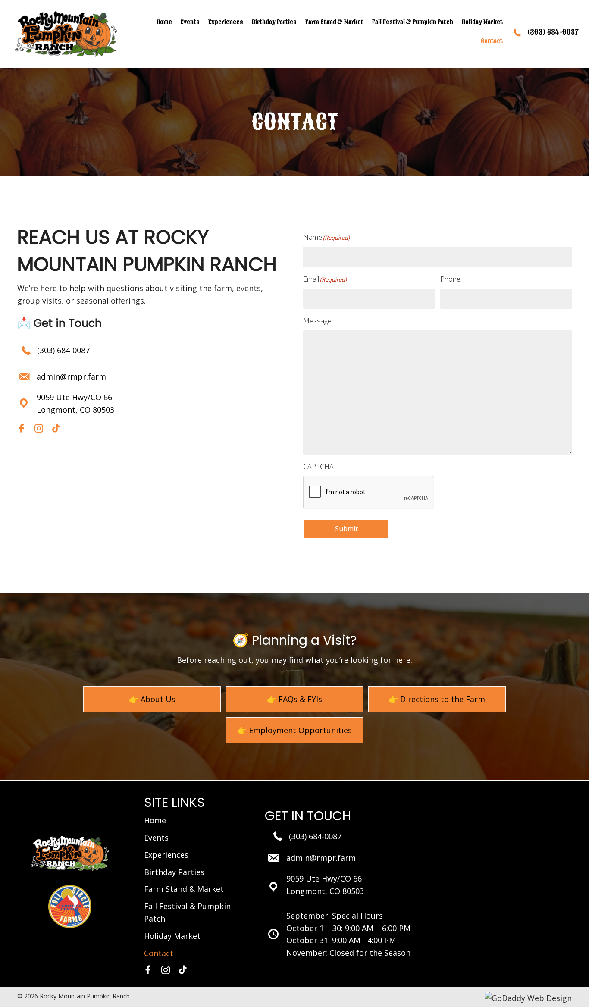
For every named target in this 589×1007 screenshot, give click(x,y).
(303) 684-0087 (63, 350)
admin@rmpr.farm (71, 376)
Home (155, 820)
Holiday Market (172, 936)
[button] (21, 428)
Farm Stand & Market (184, 889)
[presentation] (368, 492)
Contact (158, 953)
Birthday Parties (174, 872)
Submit (346, 528)
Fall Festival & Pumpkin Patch (187, 912)
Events (156, 837)
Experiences (166, 855)
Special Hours (357, 915)
